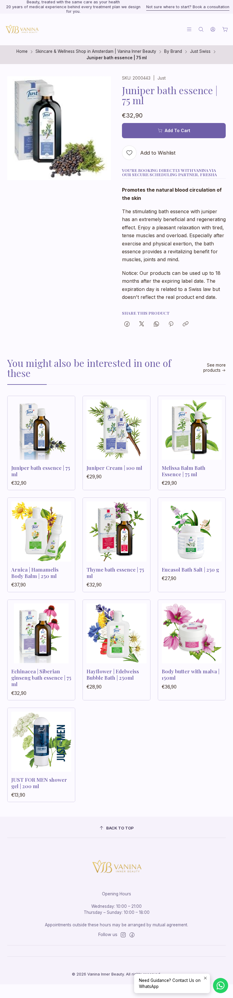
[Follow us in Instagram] (123, 935)
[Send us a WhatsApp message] (220, 985)
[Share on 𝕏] (142, 324)
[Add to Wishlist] (64, 428)
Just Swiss (200, 52)
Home (22, 52)
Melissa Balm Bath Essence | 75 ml (183, 470)
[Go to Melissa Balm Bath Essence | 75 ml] (192, 430)
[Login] (213, 29)
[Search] (201, 29)
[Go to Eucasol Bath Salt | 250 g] (192, 531)
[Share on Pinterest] (171, 324)
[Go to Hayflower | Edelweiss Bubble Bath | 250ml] (116, 633)
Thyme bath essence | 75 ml (115, 572)
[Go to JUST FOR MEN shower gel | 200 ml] (41, 742)
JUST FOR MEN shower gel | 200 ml (39, 782)
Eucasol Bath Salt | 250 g (190, 569)
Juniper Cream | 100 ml (114, 467)
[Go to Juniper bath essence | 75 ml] (41, 430)
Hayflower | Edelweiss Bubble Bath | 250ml (112, 674)
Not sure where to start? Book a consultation (187, 7)
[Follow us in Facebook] (132, 935)
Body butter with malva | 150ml (190, 674)
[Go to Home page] (22, 29)
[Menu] (189, 29)
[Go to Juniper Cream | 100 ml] (116, 430)
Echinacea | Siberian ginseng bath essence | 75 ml (41, 677)
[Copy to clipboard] (186, 324)
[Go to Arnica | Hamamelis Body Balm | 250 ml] (41, 531)
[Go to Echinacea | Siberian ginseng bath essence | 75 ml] (41, 633)
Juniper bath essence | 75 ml (40, 470)
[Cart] (225, 29)
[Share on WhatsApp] (156, 324)
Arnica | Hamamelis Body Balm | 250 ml (35, 572)
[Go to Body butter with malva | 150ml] (192, 633)
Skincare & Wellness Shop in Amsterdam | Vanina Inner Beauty (95, 52)
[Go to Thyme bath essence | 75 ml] (116, 531)
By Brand (173, 52)
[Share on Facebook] (127, 324)
